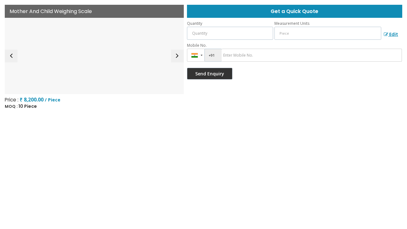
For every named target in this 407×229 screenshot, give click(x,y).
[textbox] (328, 33)
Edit (393, 34)
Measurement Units (291, 23)
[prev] (11, 56)
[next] (177, 56)
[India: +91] (196, 55)
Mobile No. (197, 45)
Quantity (194, 23)
